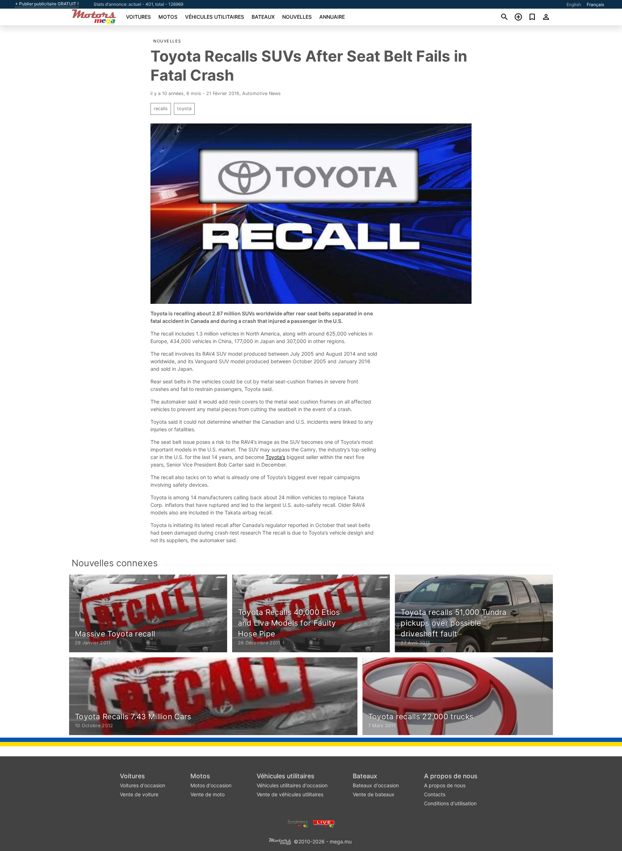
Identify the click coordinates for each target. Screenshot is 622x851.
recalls (161, 108)
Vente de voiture (139, 794)
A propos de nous (450, 776)
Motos (167, 17)
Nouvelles (297, 17)
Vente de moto (207, 794)
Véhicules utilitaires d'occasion (292, 785)
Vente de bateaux (374, 794)
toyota (184, 108)
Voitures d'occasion (142, 785)
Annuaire (332, 17)
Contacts (434, 794)
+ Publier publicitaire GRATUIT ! (46, 3)
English (574, 4)
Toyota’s (275, 457)
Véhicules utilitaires (214, 17)
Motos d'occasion (210, 785)
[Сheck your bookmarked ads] (532, 17)
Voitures (138, 17)
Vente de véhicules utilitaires (290, 794)
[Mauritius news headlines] (323, 823)
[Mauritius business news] (298, 823)
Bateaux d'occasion (376, 785)
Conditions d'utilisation (450, 803)
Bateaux (263, 17)
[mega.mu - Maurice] (279, 841)
